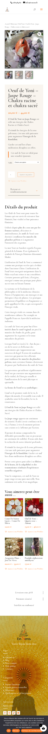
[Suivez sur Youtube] (18, 713)
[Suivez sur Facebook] (5, 713)
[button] (17, 180)
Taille (10, 163)
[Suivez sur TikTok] (14, 713)
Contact (9, 669)
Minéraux (14, 24)
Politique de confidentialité (32, 731)
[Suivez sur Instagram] (9, 713)
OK (9, 731)
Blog (7, 660)
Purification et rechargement (18, 693)
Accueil (7, 24)
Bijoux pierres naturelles (16, 687)
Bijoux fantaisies (12, 684)
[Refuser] (45, 725)
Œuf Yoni (21, 24)
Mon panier (10, 666)
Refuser (16, 731)
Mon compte (11, 663)
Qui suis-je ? (10, 657)
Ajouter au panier (26, 174)
